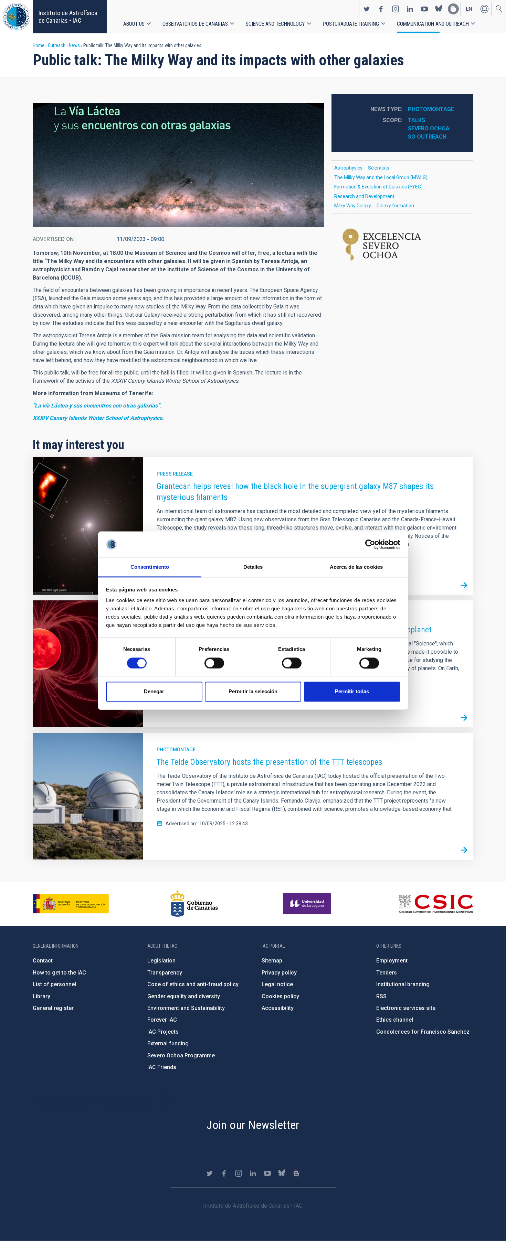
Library (41, 996)
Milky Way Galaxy (352, 205)
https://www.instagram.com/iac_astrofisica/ (395, 9)
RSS (381, 996)
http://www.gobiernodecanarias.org (194, 903)
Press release (175, 474)
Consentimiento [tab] (149, 567)
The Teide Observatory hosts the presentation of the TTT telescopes (269, 762)
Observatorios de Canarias (195, 24)
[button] (178, 165)
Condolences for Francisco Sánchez (423, 1031)
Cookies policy (280, 996)
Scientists (378, 168)
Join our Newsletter (253, 1125)
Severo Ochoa (429, 128)
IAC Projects (163, 1031)
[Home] (16, 16)
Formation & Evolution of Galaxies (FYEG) (378, 186)
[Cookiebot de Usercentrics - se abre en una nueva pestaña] (370, 544)
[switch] (214, 662)
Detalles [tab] (253, 567)
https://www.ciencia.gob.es (71, 904)
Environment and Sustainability (186, 1008)
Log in (484, 9)
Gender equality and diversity (183, 996)
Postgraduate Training (351, 24)
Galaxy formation (395, 205)
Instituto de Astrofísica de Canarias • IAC (68, 16)
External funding (168, 1043)
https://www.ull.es (308, 903)
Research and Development (364, 196)
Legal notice (277, 984)
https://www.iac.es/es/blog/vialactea (453, 9)
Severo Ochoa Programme (181, 1055)
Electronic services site (405, 1008)
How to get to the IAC (59, 972)
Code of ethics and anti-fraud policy (193, 984)
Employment (392, 960)
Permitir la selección (253, 692)
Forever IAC (162, 1019)
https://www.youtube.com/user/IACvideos (424, 9)
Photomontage (431, 109)
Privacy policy (279, 972)
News (74, 45)
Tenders (386, 972)
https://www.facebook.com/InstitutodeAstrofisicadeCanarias (381, 9)
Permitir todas (352, 692)
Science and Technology (275, 24)
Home (38, 45)
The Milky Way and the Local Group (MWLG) (381, 177)
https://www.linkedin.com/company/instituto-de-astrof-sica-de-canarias (410, 9)
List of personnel (54, 984)
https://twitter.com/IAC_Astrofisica (366, 9)
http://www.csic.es (435, 903)
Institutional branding (403, 984)
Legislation (161, 960)
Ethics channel (394, 1019)
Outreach (56, 45)
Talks (416, 120)
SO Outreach (427, 136)
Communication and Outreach (433, 24)
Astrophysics (348, 168)
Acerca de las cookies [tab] (356, 567)
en (469, 9)
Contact (43, 960)
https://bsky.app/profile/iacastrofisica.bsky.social (439, 9)
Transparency (164, 972)
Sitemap (272, 960)
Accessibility (278, 1008)
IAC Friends (161, 1067)
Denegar (154, 692)
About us (134, 24)
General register (53, 1008)
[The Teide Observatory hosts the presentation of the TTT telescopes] (464, 850)
